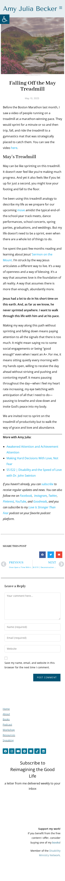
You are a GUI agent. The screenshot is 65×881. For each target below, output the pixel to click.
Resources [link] (9, 735)
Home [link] (6, 709)
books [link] (56, 842)
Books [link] (6, 719)
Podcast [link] (7, 724)
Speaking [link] (8, 740)
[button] (42, 554)
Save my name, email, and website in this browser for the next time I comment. (30, 665)
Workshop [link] (9, 730)
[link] (4, 19)
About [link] (6, 714)
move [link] (21, 210)
